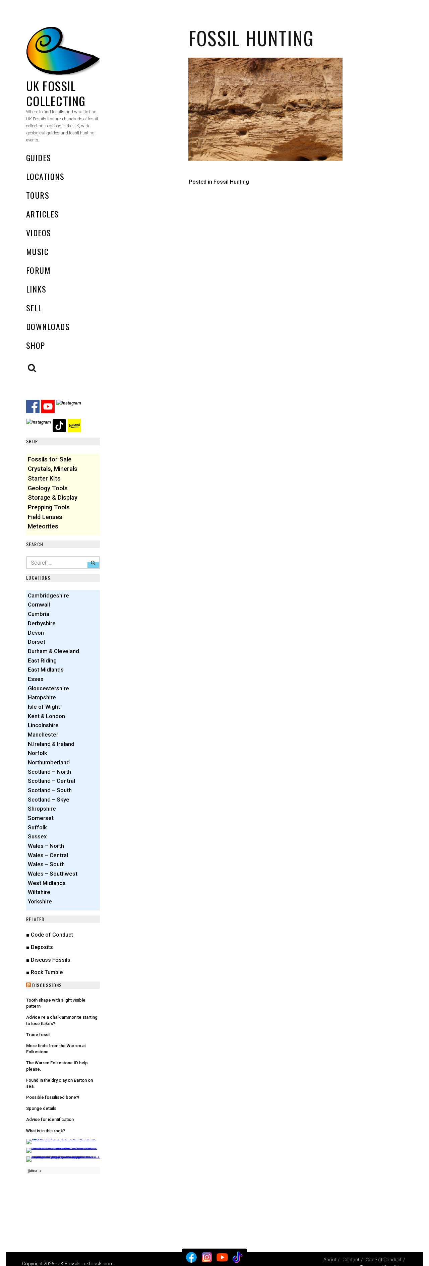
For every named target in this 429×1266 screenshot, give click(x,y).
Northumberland (49, 762)
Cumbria (38, 614)
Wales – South (46, 864)
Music (37, 251)
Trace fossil (38, 1034)
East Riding (42, 660)
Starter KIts (44, 478)
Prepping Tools (49, 507)
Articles (42, 214)
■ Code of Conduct (49, 935)
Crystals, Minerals (52, 468)
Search (32, 368)
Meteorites (43, 526)
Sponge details (41, 1108)
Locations (45, 176)
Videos (38, 233)
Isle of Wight (44, 706)
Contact (351, 1259)
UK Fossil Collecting (55, 93)
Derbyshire (42, 623)
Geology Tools (48, 488)
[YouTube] (222, 1257)
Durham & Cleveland (53, 651)
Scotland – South (50, 790)
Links (36, 289)
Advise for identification (50, 1119)
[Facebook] (191, 1257)
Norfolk (37, 753)
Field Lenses (45, 516)
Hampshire (42, 697)
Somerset (41, 818)
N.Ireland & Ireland (51, 744)
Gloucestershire (48, 688)
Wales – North (46, 845)
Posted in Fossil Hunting (219, 182)
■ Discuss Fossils (48, 960)
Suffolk (37, 827)
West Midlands (47, 883)
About (329, 1259)
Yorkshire (40, 901)
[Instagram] (206, 1257)
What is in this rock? (45, 1130)
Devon (36, 632)
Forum (38, 270)
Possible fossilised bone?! (52, 1097)
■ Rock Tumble (44, 972)
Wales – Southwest (52, 873)
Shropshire (42, 808)
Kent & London (46, 716)
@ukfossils (34, 1170)
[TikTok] (237, 1257)
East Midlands (46, 669)
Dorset (36, 641)
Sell (34, 308)
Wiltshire (39, 892)
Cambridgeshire (48, 595)
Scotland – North (49, 771)
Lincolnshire (43, 725)
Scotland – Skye (48, 799)
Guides (38, 157)
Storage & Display (52, 497)
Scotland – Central (51, 780)
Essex (36, 679)
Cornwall (39, 604)
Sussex (37, 836)
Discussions (47, 985)
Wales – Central (48, 855)
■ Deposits (39, 947)
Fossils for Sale (49, 459)
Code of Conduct (384, 1259)
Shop (35, 345)
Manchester (43, 734)
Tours (37, 195)
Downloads (48, 326)
